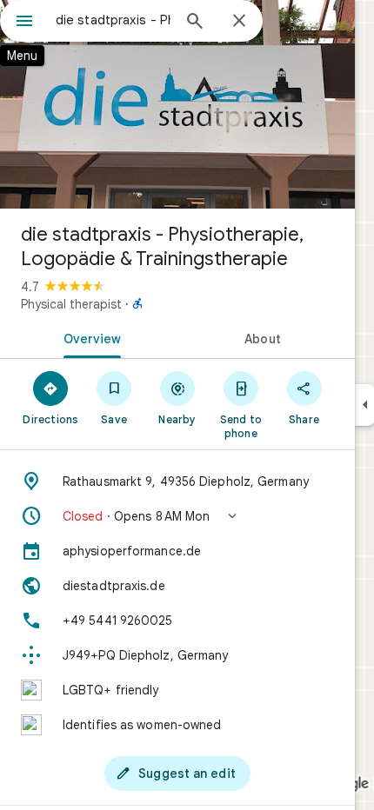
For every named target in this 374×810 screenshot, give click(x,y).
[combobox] (113, 20)
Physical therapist (71, 304)
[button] (177, 516)
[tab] (88, 337)
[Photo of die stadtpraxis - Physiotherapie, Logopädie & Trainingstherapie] (177, 104)
